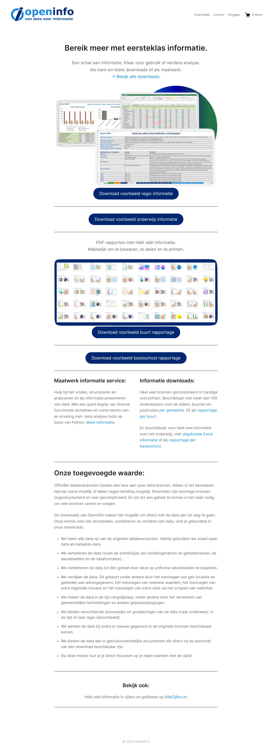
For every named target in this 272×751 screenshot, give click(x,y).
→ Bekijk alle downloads (135, 76)
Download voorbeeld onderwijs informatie (136, 219)
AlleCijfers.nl (176, 697)
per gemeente (171, 410)
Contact (219, 15)
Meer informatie (100, 422)
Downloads (202, 15)
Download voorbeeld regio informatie (136, 193)
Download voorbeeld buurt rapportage (136, 332)
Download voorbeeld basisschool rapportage (136, 358)
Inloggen (234, 15)
